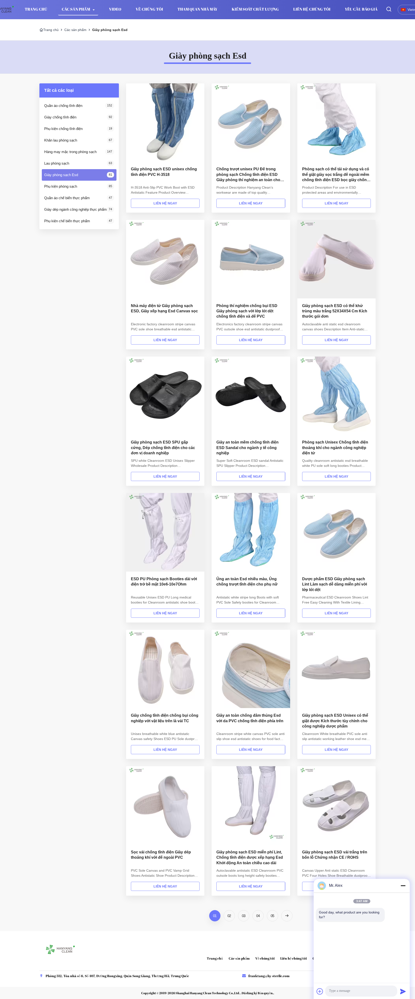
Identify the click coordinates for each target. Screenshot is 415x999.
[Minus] (403, 885)
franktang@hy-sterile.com (268, 976)
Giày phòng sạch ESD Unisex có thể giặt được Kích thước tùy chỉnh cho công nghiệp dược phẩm (335, 720)
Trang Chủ (36, 9)
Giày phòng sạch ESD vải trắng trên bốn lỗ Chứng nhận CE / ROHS (334, 854)
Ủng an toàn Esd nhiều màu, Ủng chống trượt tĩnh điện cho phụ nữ (247, 581)
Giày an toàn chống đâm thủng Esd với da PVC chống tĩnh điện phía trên (249, 718)
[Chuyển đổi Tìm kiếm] (389, 9)
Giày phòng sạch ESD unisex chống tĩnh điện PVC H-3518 (164, 171)
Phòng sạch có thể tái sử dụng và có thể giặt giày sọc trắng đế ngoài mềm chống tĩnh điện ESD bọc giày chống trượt (335, 175)
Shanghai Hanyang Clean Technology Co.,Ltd (207, 993)
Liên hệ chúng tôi (311, 9)
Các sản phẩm (76, 9)
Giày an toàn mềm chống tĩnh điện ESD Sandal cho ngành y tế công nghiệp (247, 447)
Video (115, 9)
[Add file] (320, 991)
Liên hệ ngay (165, 203)
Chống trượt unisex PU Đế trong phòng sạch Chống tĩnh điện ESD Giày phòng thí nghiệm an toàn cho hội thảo (248, 175)
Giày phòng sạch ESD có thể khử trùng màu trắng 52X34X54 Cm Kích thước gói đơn (334, 311)
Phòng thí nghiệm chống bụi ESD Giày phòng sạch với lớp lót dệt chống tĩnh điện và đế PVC (246, 311)
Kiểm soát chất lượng (255, 9)
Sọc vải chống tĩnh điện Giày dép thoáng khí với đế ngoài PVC (161, 854)
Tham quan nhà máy (197, 9)
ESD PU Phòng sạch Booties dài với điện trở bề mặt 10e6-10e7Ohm (164, 581)
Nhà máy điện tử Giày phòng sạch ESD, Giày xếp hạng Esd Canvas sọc (164, 308)
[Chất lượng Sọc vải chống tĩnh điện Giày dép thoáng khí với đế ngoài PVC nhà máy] (165, 805)
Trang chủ (51, 30)
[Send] (403, 991)
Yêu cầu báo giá (361, 9)
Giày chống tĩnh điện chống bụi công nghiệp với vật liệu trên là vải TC (164, 718)
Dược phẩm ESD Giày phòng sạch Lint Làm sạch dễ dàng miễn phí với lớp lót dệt (334, 584)
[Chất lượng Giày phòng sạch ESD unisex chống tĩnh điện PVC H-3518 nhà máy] (165, 122)
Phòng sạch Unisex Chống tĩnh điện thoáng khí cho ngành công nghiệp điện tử (335, 447)
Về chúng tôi (149, 9)
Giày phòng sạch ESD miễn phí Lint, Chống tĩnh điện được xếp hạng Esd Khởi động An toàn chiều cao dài (249, 857)
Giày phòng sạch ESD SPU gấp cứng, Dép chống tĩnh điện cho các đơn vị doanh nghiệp (163, 447)
